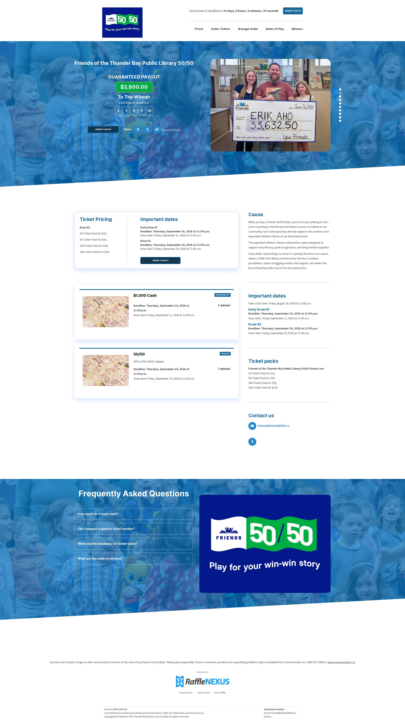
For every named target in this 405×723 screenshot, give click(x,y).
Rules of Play (275, 29)
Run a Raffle (220, 692)
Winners (297, 29)
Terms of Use (203, 692)
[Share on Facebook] (138, 129)
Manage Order (248, 29)
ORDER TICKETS (293, 11)
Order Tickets (220, 29)
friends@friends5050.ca (273, 426)
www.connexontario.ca (191, 713)
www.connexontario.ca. (341, 662)
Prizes (199, 29)
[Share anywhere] (157, 129)
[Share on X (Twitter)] (147, 129)
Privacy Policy (185, 692)
